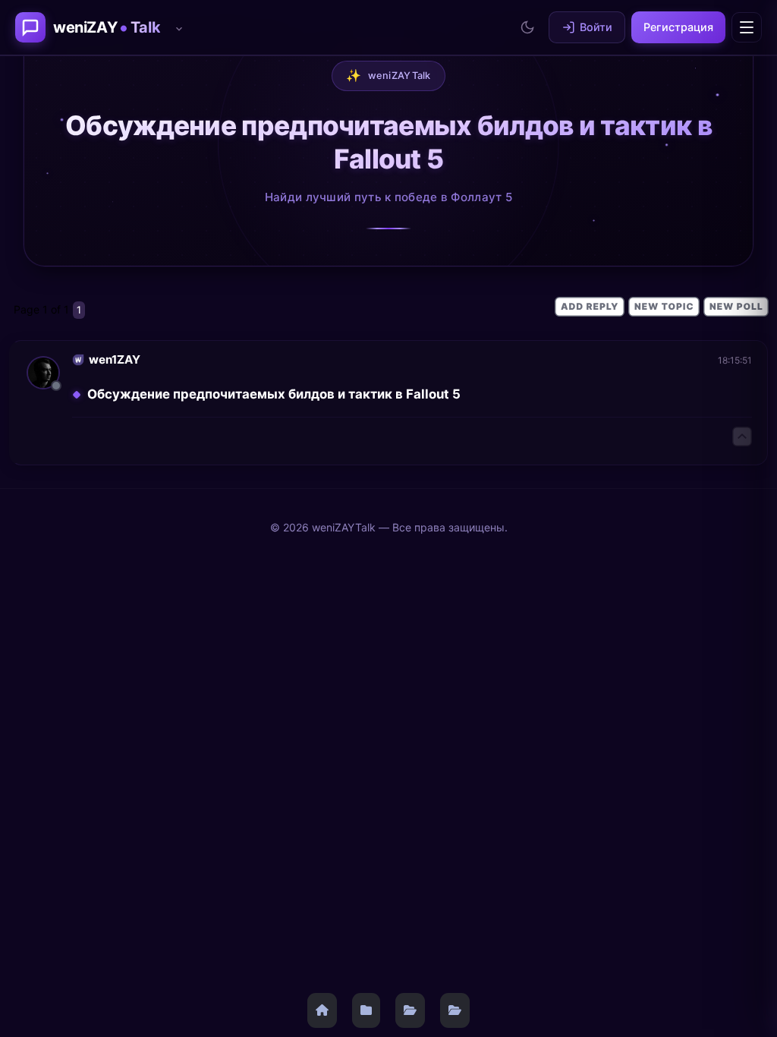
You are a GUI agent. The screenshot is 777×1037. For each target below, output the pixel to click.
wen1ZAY (114, 359)
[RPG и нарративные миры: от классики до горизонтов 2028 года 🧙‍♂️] (366, 1010)
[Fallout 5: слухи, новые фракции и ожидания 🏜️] (454, 1010)
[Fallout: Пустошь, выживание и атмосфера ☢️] (410, 1010)
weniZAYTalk (388, 75)
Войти (596, 26)
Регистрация (678, 26)
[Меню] (746, 27)
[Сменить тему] (527, 27)
